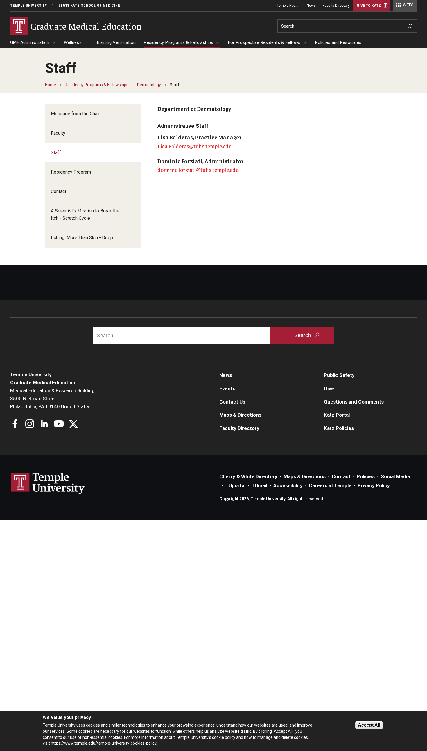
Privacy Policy (374, 485)
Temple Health (288, 5)
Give (329, 388)
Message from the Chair (75, 113)
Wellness (73, 42)
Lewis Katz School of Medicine (89, 5)
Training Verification (116, 42)
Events (227, 388)
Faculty (58, 133)
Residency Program (71, 172)
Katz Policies (339, 428)
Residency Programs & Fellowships (178, 42)
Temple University (28, 5)
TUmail (259, 485)
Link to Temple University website (48, 483)
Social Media (395, 476)
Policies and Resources (338, 42)
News (311, 5)
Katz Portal (337, 415)
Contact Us (232, 402)
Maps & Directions (240, 415)
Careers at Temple (330, 485)
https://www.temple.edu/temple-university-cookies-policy (103, 743)
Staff (56, 152)
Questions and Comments (354, 402)
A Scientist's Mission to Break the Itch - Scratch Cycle (85, 214)
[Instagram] (30, 424)
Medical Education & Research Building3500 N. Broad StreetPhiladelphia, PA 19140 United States (52, 398)
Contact (58, 191)
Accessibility (288, 485)
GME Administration (29, 42)
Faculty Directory (336, 5)
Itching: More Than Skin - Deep (82, 237)
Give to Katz (369, 5)
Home (50, 84)
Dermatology (149, 84)
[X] (73, 424)
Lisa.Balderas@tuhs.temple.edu (194, 146)
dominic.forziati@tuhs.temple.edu (198, 169)
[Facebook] (15, 424)
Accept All (369, 725)
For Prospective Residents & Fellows (264, 42)
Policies (366, 476)
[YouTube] (59, 424)
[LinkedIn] (44, 424)
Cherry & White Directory (248, 476)
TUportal (235, 485)
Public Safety (339, 375)
